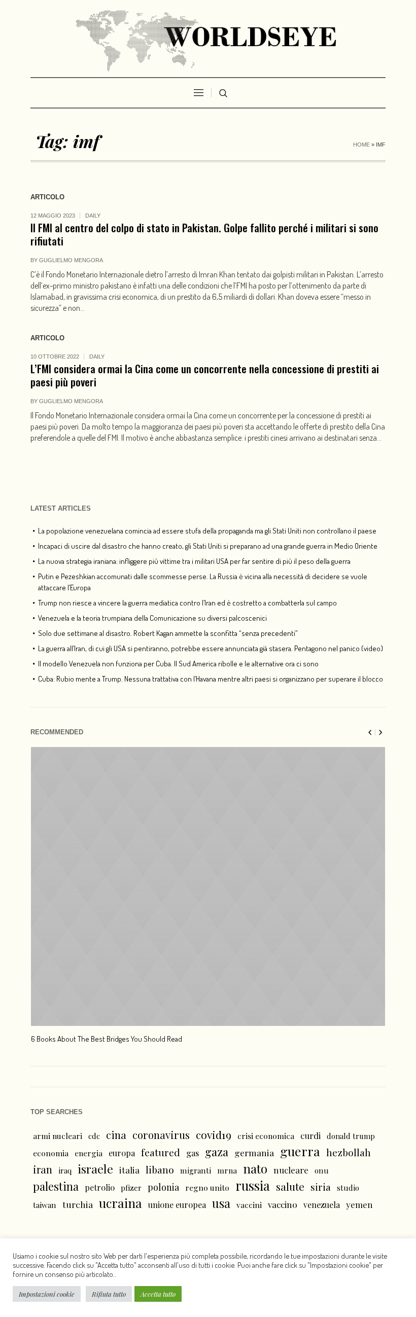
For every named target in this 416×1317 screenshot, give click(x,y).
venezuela (321, 1204)
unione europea (177, 1204)
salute (290, 1186)
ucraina (120, 1203)
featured (160, 1152)
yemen (359, 1204)
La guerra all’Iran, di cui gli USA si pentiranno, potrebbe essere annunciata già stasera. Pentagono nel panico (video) (210, 648)
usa (221, 1203)
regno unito (207, 1187)
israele (95, 1169)
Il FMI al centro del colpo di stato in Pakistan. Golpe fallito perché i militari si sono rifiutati (204, 234)
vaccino (282, 1204)
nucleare (290, 1170)
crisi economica (265, 1135)
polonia (163, 1187)
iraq (65, 1170)
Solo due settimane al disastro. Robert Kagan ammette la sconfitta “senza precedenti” (168, 633)
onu (322, 1170)
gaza (216, 1151)
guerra (300, 1151)
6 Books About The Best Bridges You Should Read (106, 1039)
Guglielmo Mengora (71, 260)
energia (88, 1153)
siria (320, 1186)
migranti (195, 1170)
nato (255, 1168)
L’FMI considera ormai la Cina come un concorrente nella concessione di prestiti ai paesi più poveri (204, 375)
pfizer (131, 1188)
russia (252, 1185)
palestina (56, 1186)
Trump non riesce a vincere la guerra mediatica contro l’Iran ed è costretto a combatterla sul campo (187, 603)
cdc (94, 1136)
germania (254, 1152)
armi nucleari (57, 1135)
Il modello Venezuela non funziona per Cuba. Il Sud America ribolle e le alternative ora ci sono (178, 663)
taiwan (44, 1205)
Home (361, 144)
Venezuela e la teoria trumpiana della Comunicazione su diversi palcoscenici (152, 618)
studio (348, 1188)
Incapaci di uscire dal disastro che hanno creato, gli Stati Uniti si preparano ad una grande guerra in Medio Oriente (207, 546)
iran (42, 1169)
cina (116, 1135)
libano (160, 1169)
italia (129, 1170)
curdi (310, 1135)
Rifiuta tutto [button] (109, 1294)
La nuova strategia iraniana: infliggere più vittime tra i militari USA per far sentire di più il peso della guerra (194, 561)
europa (122, 1153)
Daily (92, 215)
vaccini (249, 1204)
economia (50, 1153)
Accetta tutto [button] (158, 1294)
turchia (77, 1204)
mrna (227, 1170)
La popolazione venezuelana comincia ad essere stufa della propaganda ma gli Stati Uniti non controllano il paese (207, 531)
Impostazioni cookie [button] (47, 1294)
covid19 (213, 1134)
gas (192, 1153)
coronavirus (161, 1135)
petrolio (100, 1187)
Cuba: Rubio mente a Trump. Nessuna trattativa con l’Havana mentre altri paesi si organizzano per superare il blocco (210, 679)
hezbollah (348, 1152)
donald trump (351, 1136)
